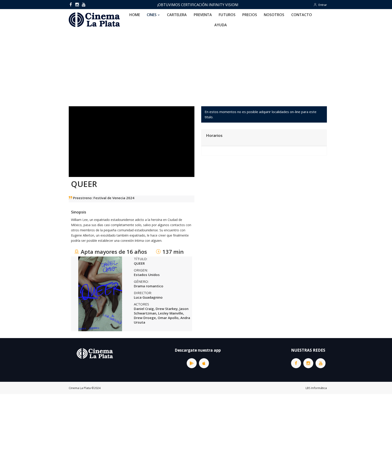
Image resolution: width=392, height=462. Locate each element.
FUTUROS (227, 14)
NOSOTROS (274, 14)
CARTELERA (177, 14)
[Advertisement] (196, 64)
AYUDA (220, 24)
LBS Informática (316, 388)
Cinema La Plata (80, 388)
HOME (134, 14)
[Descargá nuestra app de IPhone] (204, 363)
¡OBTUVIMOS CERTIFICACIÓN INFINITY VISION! (197, 4)
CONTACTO (301, 14)
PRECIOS (249, 14)
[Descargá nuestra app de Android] (192, 363)
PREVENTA (203, 14)
